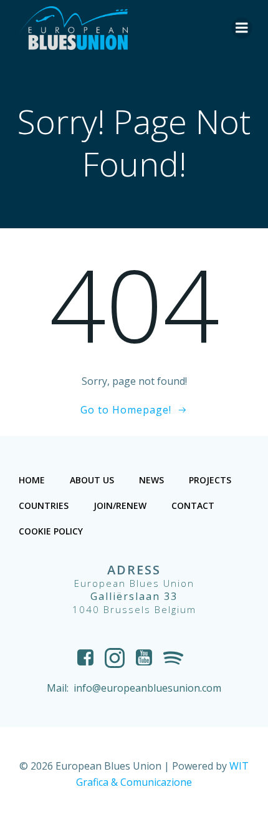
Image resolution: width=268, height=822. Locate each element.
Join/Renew (119, 505)
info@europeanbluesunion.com (147, 688)
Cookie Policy (51, 531)
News (151, 480)
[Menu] (241, 28)
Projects (210, 480)
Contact (192, 505)
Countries (44, 505)
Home (32, 480)
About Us (92, 480)
